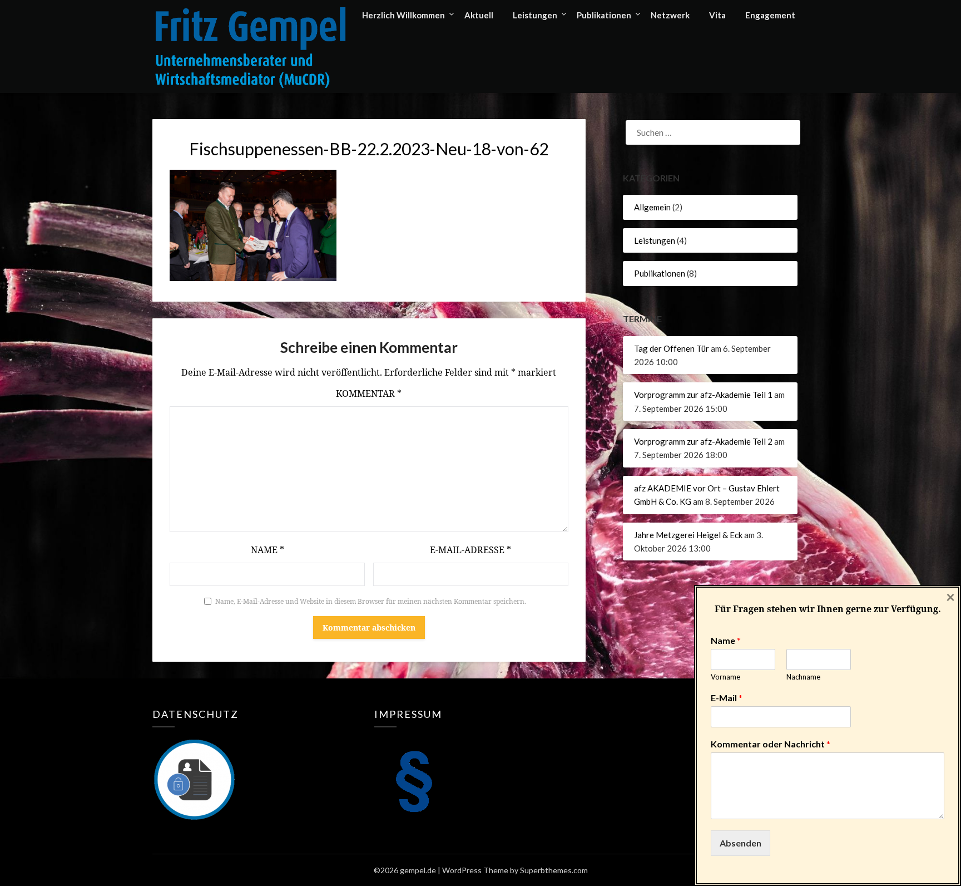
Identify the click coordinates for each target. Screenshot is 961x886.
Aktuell (478, 15)
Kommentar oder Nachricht (770, 744)
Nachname (803, 676)
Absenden (740, 843)
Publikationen (604, 15)
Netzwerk (670, 15)
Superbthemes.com (554, 870)
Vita (717, 15)
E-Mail (726, 697)
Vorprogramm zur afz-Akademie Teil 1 (703, 395)
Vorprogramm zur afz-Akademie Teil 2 (703, 441)
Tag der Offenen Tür (671, 348)
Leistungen (535, 15)
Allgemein (652, 207)
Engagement (770, 15)
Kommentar (369, 393)
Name (267, 550)
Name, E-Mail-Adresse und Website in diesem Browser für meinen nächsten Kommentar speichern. (370, 601)
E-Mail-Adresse (470, 550)
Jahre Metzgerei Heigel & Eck (688, 535)
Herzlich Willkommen (403, 15)
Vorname (725, 676)
